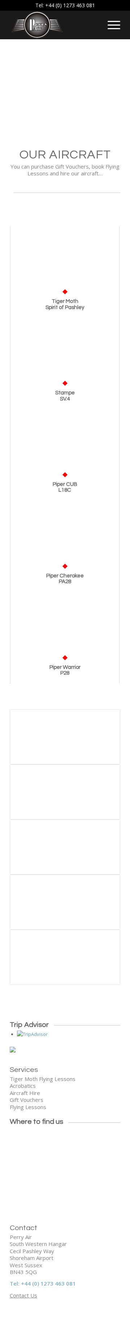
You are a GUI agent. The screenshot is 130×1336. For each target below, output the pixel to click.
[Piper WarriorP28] (64, 624)
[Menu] (110, 24)
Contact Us (23, 1295)
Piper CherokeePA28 (65, 579)
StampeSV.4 (65, 396)
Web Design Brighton (46, 1313)
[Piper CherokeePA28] (64, 533)
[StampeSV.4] (64, 350)
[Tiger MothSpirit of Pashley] (64, 258)
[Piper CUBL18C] (64, 441)
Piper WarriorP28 (65, 670)
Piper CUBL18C (65, 487)
